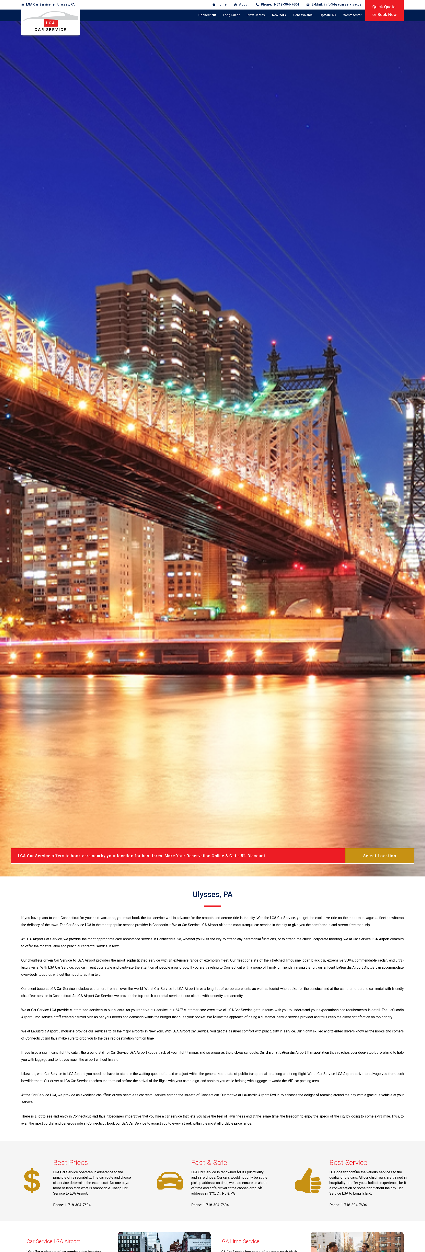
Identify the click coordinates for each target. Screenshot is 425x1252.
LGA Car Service (38, 4)
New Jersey (256, 15)
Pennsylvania (303, 15)
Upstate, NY (328, 15)
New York (279, 15)
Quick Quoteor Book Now (384, 10)
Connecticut (207, 15)
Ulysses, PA (66, 4)
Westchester (352, 15)
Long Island (231, 15)
